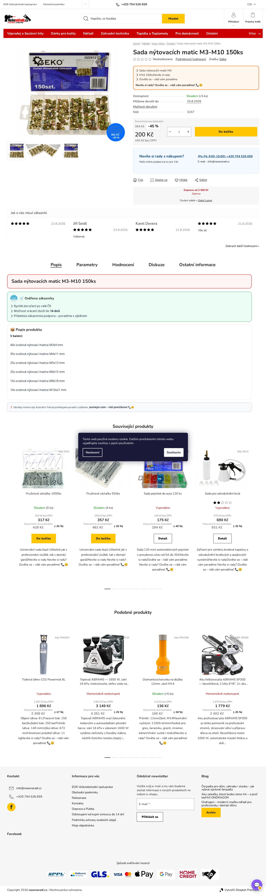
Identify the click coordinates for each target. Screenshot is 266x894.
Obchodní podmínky (54, 4)
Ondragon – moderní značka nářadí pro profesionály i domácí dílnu (226, 804)
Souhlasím (174, 452)
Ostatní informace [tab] (197, 265)
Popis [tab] (56, 265)
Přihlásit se (150, 817)
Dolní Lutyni (205, 200)
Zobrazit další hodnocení (241, 246)
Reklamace (79, 798)
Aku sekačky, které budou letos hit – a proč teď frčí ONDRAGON (229, 796)
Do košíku (226, 132)
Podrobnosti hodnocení (191, 59)
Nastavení (92, 452)
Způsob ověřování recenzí (133, 863)
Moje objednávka (83, 825)
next (256, 517)
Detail (162, 539)
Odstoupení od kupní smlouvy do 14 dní (98, 814)
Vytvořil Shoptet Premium (242, 890)
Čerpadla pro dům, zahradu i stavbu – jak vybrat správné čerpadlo (227, 788)
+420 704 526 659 (29, 797)
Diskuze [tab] (157, 265)
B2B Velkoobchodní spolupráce (20, 4)
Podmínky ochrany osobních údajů (94, 820)
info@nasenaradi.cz (218, 161)
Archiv (211, 813)
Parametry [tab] (87, 265)
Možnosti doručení (145, 107)
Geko (222, 59)
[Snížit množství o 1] (170, 131)
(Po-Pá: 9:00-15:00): (225, 156)
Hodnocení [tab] (123, 265)
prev (10, 517)
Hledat (173, 19)
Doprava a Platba (83, 809)
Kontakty (78, 803)
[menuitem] (25, 33)
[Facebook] (11, 807)
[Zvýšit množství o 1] (188, 131)
